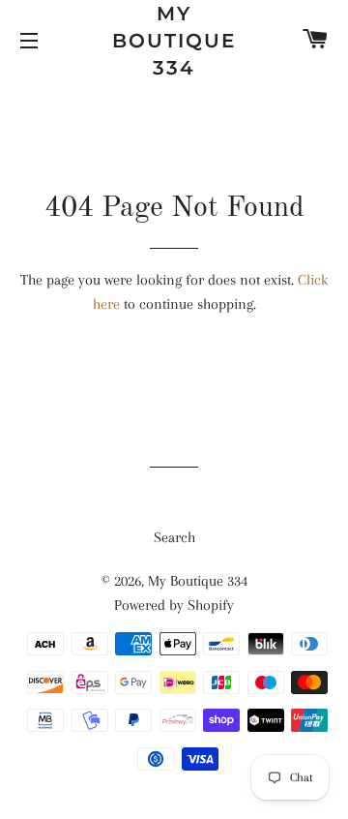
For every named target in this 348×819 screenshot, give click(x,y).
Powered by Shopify (174, 605)
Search (174, 537)
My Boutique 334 (174, 40)
